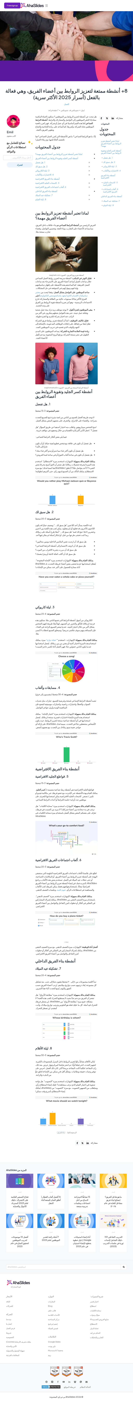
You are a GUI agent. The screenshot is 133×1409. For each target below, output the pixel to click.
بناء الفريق (61, 1132)
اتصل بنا (9, 1324)
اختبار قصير (94, 1301)
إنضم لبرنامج (52, 1324)
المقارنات (51, 1301)
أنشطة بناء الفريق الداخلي (111, 196)
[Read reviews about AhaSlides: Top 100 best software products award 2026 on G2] (78, 1372)
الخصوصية (10, 1337)
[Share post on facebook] (101, 118)
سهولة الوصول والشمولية (15, 1350)
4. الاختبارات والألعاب (112, 170)
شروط (8, 1333)
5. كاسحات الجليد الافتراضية (110, 183)
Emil (10, 132)
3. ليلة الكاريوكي (110, 166)
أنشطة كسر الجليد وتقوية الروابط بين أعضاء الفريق (111, 151)
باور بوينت (51, 1346)
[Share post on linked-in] (112, 118)
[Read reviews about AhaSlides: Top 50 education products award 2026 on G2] (66, 1372)
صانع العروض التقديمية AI (99, 1319)
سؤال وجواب (95, 1315)
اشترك (20, 164)
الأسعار (9, 1296)
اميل (83, 110)
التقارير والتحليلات (96, 1337)
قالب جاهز (52, 1310)
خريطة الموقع (70, 1387)
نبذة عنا (8, 1319)
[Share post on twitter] (107, 118)
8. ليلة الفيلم (108, 205)
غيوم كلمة (61, 889)
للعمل (66, 104)
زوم (49, 1355)
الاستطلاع (93, 1324)
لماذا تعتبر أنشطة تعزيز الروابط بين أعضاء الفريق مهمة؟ (111, 143)
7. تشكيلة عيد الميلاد (111, 201)
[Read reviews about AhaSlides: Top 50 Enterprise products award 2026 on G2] (54, 1372)
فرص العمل (10, 1328)
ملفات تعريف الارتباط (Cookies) (18, 1342)
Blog (50, 1306)
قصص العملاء (53, 1328)
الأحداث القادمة (53, 1315)
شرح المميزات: (96, 1296)
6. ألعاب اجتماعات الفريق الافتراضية (110, 190)
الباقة (8, 1301)
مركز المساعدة (53, 1319)
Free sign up (12, 5)
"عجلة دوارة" (51, 640)
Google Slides (54, 1342)
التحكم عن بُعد (95, 1333)
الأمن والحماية (11, 1346)
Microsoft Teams (55, 1350)
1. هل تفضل (107, 158)
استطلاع (93, 1306)
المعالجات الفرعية (12, 1355)
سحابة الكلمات (95, 1310)
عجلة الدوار (94, 1328)
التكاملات (52, 1336)
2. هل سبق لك (109, 162)
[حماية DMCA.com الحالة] (51, 1387)
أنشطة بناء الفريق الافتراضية (108, 176)
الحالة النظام (85, 1387)
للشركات (9, 1306)
